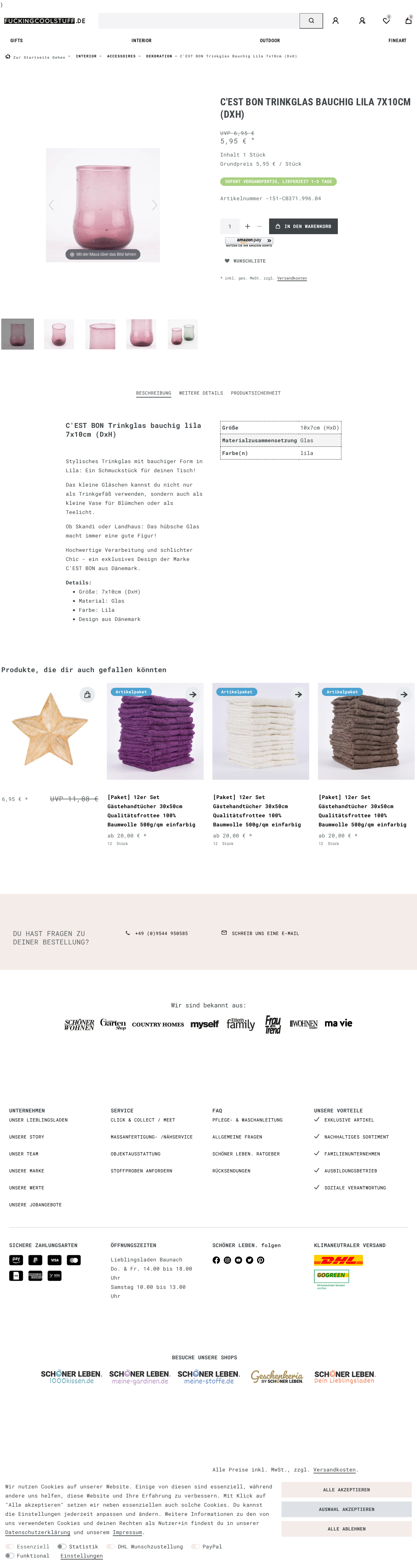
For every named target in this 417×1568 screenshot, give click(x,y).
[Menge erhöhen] (247, 226)
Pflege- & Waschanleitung (247, 1120)
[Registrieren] (363, 20)
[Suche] (311, 21)
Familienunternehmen (352, 1154)
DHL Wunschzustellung (150, 1546)
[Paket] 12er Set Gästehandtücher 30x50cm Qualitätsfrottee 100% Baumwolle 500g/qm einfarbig (151, 810)
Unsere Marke (26, 1171)
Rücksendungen (231, 1171)
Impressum (127, 1532)
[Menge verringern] (259, 226)
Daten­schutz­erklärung (37, 1532)
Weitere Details (201, 393)
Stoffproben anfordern (141, 1171)
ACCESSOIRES (120, 55)
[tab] (153, 393)
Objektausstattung (136, 1154)
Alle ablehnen (347, 1529)
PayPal (212, 1546)
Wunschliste (250, 261)
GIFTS (16, 40)
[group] (49, 731)
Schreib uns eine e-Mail (265, 933)
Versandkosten (292, 277)
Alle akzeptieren (346, 1489)
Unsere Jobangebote (35, 1204)
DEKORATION (158, 55)
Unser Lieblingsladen (38, 1120)
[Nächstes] (155, 205)
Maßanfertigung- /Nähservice (152, 1137)
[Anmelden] (336, 20)
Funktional (33, 1555)
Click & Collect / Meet (143, 1120)
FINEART (398, 40)
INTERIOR (141, 40)
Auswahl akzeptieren (347, 1509)
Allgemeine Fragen (237, 1137)
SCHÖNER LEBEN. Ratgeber (246, 1154)
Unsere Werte (26, 1187)
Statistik (83, 1546)
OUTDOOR (270, 40)
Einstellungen (82, 1555)
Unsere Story (26, 1137)
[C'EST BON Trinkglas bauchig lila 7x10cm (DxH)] (17, 335)
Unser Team (23, 1154)
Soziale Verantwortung (355, 1187)
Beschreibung (153, 393)
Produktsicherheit (256, 393)
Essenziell (33, 1546)
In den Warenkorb (307, 226)
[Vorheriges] (51, 205)
